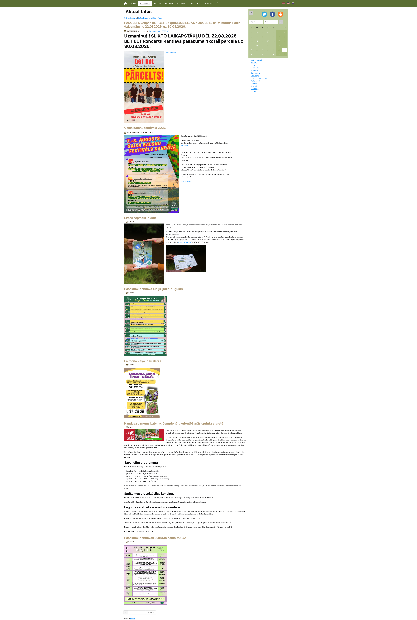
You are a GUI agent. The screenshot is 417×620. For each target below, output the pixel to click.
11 (257, 41)
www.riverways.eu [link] (184, 242)
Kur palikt (181, 3)
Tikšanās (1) (255, 89)
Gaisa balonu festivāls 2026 (145, 128)
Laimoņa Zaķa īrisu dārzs (142, 361)
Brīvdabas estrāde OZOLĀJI (159, 31)
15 (279, 41)
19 (262, 45)
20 (268, 45)
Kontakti (209, 3)
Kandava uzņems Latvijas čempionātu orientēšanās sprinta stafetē (173, 423)
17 (251, 45)
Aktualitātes (145, 3)
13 (268, 41)
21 (273, 45)
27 (251, 32)
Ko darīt (157, 3)
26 (262, 50)
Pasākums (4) (255, 81)
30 (268, 32)
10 (251, 41)
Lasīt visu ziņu (171, 52)
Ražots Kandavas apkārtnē (147, 18)
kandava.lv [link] (185, 145)
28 (257, 32)
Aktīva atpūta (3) (256, 60)
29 (262, 32)
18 (257, 45)
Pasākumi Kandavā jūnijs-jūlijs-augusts (153, 289)
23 (284, 45)
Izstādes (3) (254, 70)
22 (279, 45)
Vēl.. (199, 3)
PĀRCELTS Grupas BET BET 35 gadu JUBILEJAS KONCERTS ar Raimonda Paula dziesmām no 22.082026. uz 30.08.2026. (182, 24)
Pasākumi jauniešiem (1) (259, 78)
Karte (133, 3)
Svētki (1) (254, 86)
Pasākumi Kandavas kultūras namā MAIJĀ (155, 538)
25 (257, 50)
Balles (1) (254, 63)
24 (251, 50)
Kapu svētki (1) (256, 73)
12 (262, 41)
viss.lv (132, 619)
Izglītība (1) (255, 68)
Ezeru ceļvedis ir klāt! (140, 218)
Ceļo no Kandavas (130, 18)
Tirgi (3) (253, 91)
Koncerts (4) (255, 76)
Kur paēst (169, 3)
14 (273, 41)
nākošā (149, 612)
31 (273, 32)
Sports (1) (254, 83)
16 (284, 41)
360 (191, 3)
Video (160, 18)
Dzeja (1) (254, 65)
